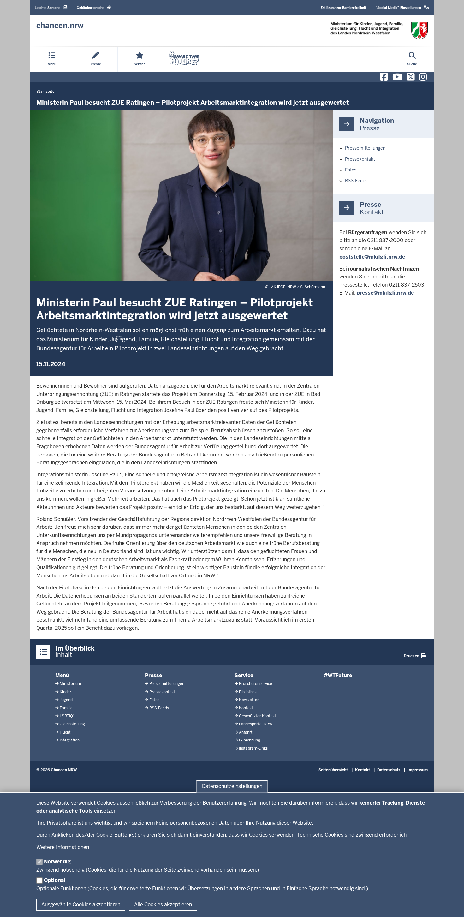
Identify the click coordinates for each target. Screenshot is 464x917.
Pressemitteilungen (365, 148)
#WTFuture (338, 675)
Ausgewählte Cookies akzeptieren (80, 904)
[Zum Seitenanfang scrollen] (451, 905)
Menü (62, 675)
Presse (153, 675)
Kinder (65, 691)
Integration (70, 740)
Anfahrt (246, 732)
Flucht (65, 732)
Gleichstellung (72, 724)
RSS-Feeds (356, 180)
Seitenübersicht (333, 769)
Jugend (66, 699)
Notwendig (57, 861)
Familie (66, 708)
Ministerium (70, 683)
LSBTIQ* (67, 715)
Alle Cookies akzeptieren (163, 904)
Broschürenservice (255, 683)
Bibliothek (248, 691)
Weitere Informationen (62, 847)
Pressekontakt (360, 159)
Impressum (417, 769)
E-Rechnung (249, 740)
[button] (402, 7)
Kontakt (246, 708)
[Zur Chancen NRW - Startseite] (379, 30)
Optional (54, 880)
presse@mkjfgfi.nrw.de (385, 292)
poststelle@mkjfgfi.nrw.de (372, 256)
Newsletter (249, 699)
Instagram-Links (253, 748)
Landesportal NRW (255, 724)
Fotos (350, 170)
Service (244, 675)
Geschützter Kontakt (257, 715)
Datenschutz (388, 769)
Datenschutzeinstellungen (232, 786)
